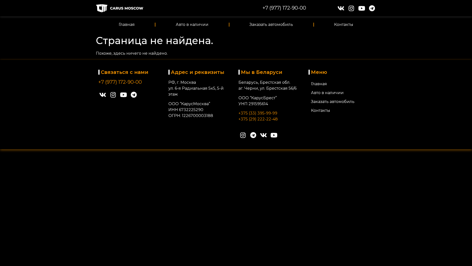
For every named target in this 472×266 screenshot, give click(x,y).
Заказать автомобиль (271, 24)
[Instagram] (351, 8)
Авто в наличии (192, 24)
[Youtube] (361, 8)
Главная (127, 24)
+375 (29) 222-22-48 (258, 119)
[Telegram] (372, 8)
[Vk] (341, 8)
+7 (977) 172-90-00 (284, 8)
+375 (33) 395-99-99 (257, 113)
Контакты (343, 24)
